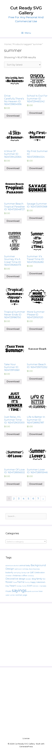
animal (22, 565)
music (8, 591)
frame (20, 582)
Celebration (39, 572)
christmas (16, 575)
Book (31, 569)
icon (29, 585)
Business (36, 569)
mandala (42, 586)
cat (32, 572)
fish (44, 579)
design (22, 579)
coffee (24, 575)
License (26, 738)
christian (9, 576)
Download (13, 115)
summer (35, 591)
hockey (19, 586)
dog (34, 579)
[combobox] (26, 541)
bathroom (18, 569)
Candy (23, 573)
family (39, 579)
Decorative (12, 578)
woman (18, 595)
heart (13, 585)
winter (12, 595)
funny (27, 582)
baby (28, 565)
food (15, 582)
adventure (9, 566)
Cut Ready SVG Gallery (26, 10)
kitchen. (36, 586)
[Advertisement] (26, 635)
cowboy (31, 576)
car (27, 572)
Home (7, 44)
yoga (25, 595)
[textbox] (26, 541)
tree (41, 591)
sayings (19, 590)
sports (29, 591)
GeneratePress (26, 746)
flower (9, 582)
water (8, 595)
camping (17, 573)
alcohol (16, 566)
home (24, 586)
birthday (25, 569)
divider (28, 579)
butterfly (9, 572)
